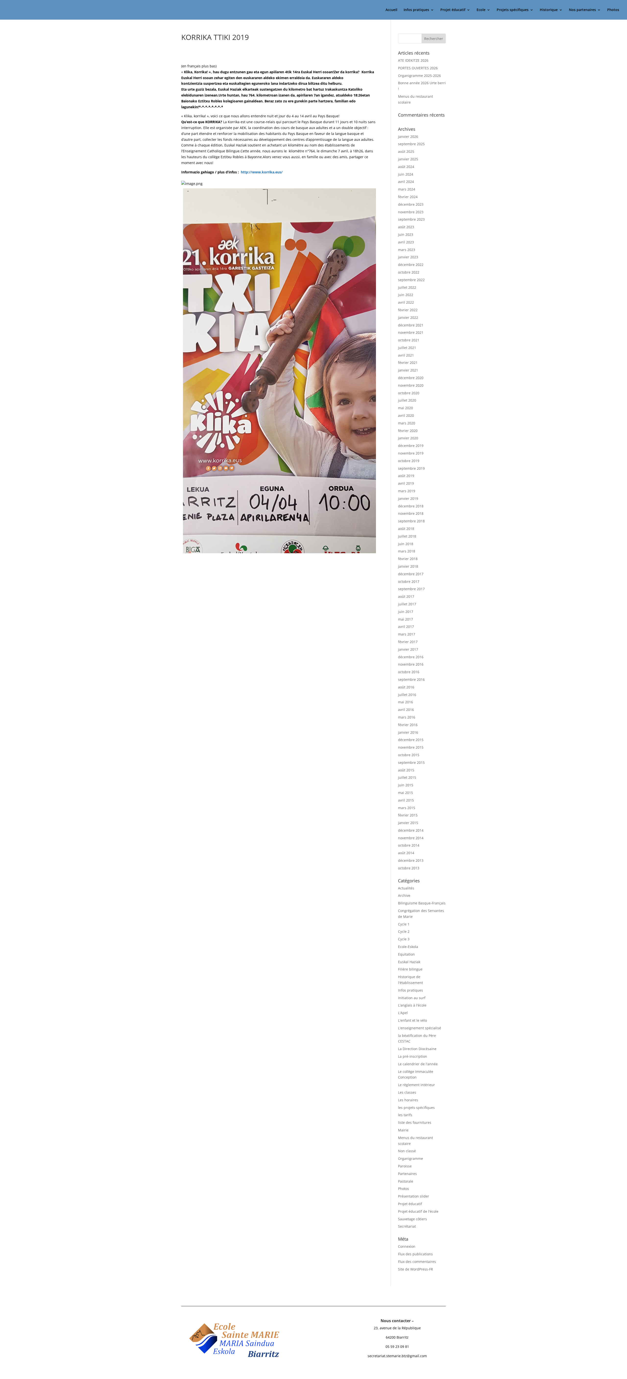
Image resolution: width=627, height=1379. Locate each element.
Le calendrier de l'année (418, 1064)
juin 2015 (405, 785)
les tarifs (405, 1115)
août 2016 (406, 687)
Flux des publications (415, 1254)
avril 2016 (406, 709)
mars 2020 (406, 423)
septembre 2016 (411, 679)
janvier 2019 (408, 498)
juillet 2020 (407, 400)
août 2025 (406, 151)
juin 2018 (405, 543)
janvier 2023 (408, 257)
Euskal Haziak (409, 961)
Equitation (406, 954)
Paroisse (405, 1166)
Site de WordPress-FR (415, 1269)
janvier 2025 (408, 159)
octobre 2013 (408, 868)
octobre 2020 (408, 393)
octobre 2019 (408, 460)
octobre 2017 (408, 581)
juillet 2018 (407, 536)
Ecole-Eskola (408, 946)
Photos (613, 10)
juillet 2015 (407, 777)
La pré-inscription (412, 1056)
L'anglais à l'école (412, 1005)
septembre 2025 (411, 144)
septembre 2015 (411, 762)
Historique (549, 10)
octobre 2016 (408, 672)
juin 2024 (405, 174)
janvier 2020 (408, 438)
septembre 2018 (411, 521)
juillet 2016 (407, 694)
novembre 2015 (410, 747)
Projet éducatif (452, 10)
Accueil (391, 10)
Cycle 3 (404, 939)
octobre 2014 (408, 845)
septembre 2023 (411, 219)
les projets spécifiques (416, 1107)
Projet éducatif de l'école (418, 1211)
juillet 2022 (407, 287)
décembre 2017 (410, 574)
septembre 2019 (411, 468)
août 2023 (406, 227)
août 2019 (406, 475)
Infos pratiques (416, 10)
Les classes (407, 1092)
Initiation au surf (411, 997)
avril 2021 (406, 355)
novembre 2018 (410, 513)
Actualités (406, 888)
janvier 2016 (408, 732)
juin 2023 (405, 234)
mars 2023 (406, 249)
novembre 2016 (410, 664)
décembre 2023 (410, 204)
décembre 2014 (410, 830)
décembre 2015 (410, 739)
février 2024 (408, 196)
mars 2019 (406, 491)
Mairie (403, 1130)
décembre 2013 (410, 860)
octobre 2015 (408, 755)
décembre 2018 (410, 506)
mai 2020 (405, 408)
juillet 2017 (407, 604)
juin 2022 (405, 294)
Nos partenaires (582, 10)
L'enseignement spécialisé (419, 1028)
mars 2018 (406, 551)
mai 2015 (405, 792)
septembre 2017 (411, 589)
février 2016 (408, 724)
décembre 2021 (410, 325)
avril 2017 (406, 626)
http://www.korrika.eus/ (262, 172)
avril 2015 (406, 800)
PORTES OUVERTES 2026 (418, 68)
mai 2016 (405, 702)
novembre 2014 (410, 838)
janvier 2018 (408, 566)
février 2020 (408, 430)
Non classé (407, 1151)
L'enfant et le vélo (412, 1020)
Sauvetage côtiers (412, 1219)
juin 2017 (405, 611)
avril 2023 (406, 242)
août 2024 (406, 166)
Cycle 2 (404, 931)
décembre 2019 (410, 445)
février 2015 (408, 815)
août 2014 (406, 853)
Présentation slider (413, 1196)
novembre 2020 (410, 385)
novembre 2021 (410, 332)
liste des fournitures (414, 1122)
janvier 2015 (408, 822)
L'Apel (403, 1012)
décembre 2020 (410, 377)
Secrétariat (407, 1226)
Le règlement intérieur (416, 1084)
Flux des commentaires (417, 1261)
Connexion (406, 1246)
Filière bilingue (410, 969)
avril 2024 (406, 181)
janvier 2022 (408, 317)
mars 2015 (406, 807)
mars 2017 (406, 634)
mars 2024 (406, 189)
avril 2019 (406, 483)
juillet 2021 (407, 347)
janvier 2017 (408, 649)
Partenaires (407, 1173)
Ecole (481, 10)
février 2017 (408, 641)
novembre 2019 (410, 453)
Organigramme (410, 1158)
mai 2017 (405, 619)
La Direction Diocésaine (417, 1048)
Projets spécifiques (513, 10)
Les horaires (408, 1100)
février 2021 (408, 362)
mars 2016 (406, 717)
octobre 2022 (408, 272)
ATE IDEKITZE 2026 (413, 60)
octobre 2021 (408, 340)
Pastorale (405, 1181)
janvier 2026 (408, 136)
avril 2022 (406, 302)
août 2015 (406, 770)
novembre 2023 (410, 212)
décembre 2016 (410, 657)
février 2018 (408, 558)
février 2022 (408, 310)
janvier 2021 (408, 370)
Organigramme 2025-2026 (419, 75)
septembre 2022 (411, 279)
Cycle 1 (404, 924)
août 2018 (406, 528)
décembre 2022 (410, 264)
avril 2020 (406, 415)
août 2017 (406, 596)
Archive (404, 895)
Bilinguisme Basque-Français (422, 903)
